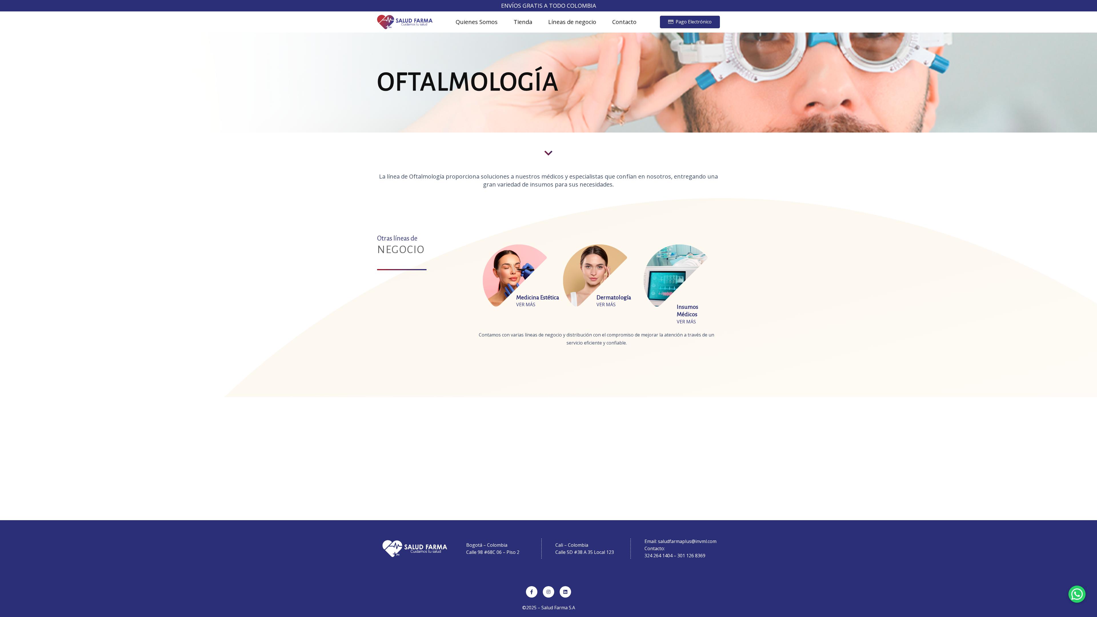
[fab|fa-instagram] (548, 592)
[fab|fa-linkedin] (565, 592)
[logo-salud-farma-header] (405, 22)
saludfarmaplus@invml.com (687, 541)
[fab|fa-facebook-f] (531, 592)
